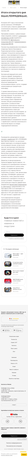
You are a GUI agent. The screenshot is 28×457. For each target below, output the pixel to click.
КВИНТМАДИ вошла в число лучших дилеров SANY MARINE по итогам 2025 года (18, 280)
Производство (14, 360)
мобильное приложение (18, 325)
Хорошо (24, 454)
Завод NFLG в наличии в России (17, 288)
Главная (4, 7)
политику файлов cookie (6, 455)
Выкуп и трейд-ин (14, 369)
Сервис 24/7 (14, 342)
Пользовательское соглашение (14, 446)
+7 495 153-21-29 (5, 389)
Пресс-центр (13, 7)
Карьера (14, 372)
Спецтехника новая (14, 336)
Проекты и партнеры (14, 378)
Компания (14, 357)
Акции (14, 366)
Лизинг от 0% (14, 363)
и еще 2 (14, 404)
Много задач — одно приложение (18, 254)
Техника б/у (14, 339)
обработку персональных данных (17, 238)
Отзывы (14, 375)
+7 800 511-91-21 (5, 397)
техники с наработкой (8, 139)
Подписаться (14, 235)
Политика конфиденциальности (14, 443)
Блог (14, 351)
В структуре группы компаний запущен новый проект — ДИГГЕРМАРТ (18, 263)
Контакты (14, 345)
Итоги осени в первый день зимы (18, 271)
